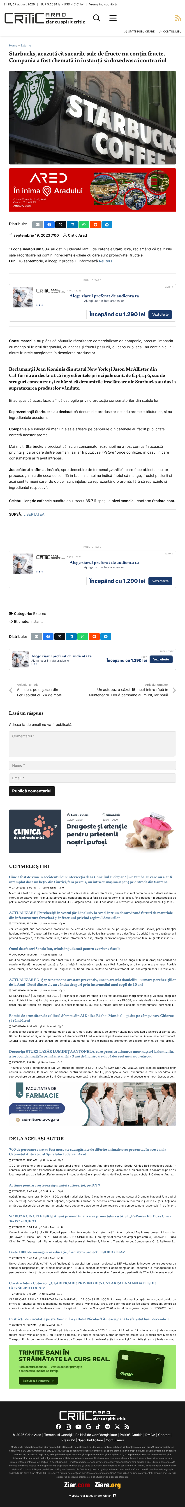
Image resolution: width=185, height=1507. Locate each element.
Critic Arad (77, 235)
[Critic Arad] (45, 18)
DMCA (150, 1435)
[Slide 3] (42, 305)
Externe (26, 45)
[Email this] (37, 224)
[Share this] (49, 224)
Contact (164, 1435)
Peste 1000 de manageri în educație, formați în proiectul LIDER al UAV (67, 1252)
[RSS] (127, 1427)
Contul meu (115, 1440)
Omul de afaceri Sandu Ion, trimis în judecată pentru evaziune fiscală (64, 949)
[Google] (88, 1427)
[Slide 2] (39, 305)
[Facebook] (58, 1427)
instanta (37, 621)
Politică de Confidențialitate (96, 1435)
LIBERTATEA (33, 514)
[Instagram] (68, 1427)
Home (13, 45)
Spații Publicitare (90, 1440)
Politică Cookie (131, 1435)
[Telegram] (107, 1427)
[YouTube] (78, 1427)
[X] (117, 1427)
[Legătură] (178, 18)
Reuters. (106, 261)
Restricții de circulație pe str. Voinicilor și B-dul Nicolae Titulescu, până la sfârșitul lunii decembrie (89, 1319)
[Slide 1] (36, 305)
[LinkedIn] (114, 1496)
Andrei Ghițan (102, 1496)
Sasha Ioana (49, 887)
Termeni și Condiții (58, 1435)
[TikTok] (98, 1427)
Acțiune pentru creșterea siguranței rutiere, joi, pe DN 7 (54, 1185)
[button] (97, 18)
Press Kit (68, 1440)
